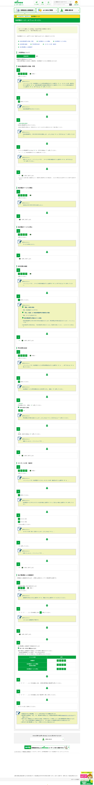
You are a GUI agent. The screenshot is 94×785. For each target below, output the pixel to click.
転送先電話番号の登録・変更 (26, 41)
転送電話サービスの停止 (60, 41)
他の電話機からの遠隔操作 (26, 47)
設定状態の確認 (23, 44)
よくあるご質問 (47, 11)
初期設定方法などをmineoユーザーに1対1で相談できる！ (47, 747)
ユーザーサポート (17, 751)
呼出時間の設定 (36, 44)
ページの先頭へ (76, 779)
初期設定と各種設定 (25, 11)
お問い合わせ (69, 11)
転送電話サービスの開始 (44, 41)
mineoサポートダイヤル (67, 715)
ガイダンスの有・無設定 (50, 44)
